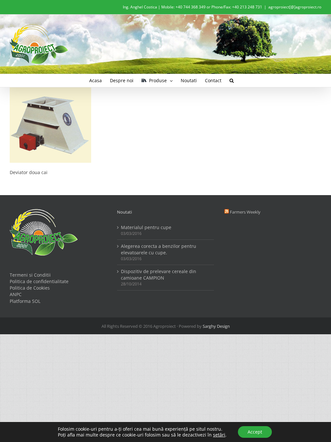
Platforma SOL (25, 301)
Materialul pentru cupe (146, 227)
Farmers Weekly (245, 212)
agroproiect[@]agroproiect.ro (294, 7)
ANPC (16, 294)
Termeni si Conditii (30, 275)
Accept (255, 432)
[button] (232, 80)
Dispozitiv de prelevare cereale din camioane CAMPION (158, 274)
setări (219, 435)
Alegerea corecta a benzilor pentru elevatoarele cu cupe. (158, 249)
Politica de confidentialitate (39, 281)
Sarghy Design (216, 326)
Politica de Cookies (30, 288)
